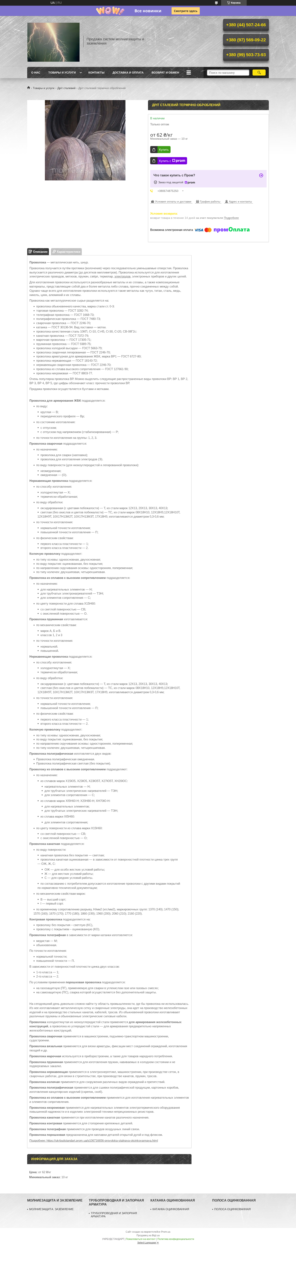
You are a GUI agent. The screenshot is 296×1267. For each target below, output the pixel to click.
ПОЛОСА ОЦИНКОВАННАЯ (232, 1209)
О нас (35, 72)
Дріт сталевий (66, 88)
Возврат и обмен (165, 72)
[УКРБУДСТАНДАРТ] (53, 41)
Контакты (96, 72)
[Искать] (259, 73)
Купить (164, 149)
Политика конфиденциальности (175, 1239)
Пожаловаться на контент (141, 1239)
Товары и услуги (62, 72)
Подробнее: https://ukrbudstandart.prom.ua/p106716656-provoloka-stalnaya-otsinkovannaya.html (93, 1140)
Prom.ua (165, 1231)
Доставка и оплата (128, 72)
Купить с (165, 161)
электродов (122, 276)
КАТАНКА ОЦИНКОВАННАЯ (170, 1209)
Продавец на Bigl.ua (148, 1235)
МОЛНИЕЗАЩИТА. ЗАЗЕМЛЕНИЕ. (51, 1209)
